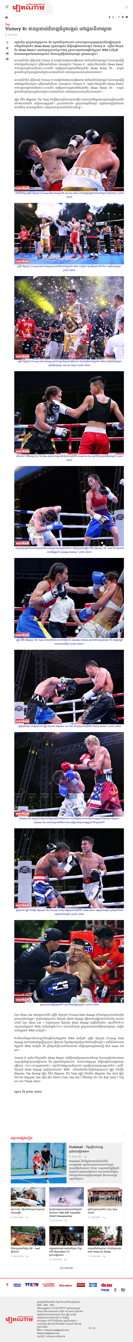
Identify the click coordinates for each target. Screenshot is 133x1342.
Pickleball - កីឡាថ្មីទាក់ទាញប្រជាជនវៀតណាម (86, 1149)
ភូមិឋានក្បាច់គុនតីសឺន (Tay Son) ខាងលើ (102, 1211)
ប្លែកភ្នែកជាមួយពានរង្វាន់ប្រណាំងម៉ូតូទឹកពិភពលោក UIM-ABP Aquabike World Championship (65, 1213)
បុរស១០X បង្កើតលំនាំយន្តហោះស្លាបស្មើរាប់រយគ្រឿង (27, 1211)
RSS (94, 1328)
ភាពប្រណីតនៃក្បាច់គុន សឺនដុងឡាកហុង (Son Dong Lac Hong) (104, 1250)
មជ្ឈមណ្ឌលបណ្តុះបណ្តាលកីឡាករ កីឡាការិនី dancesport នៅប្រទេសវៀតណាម (65, 1252)
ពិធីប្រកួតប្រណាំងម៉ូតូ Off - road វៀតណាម (25, 1250)
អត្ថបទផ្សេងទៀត (22, 1138)
